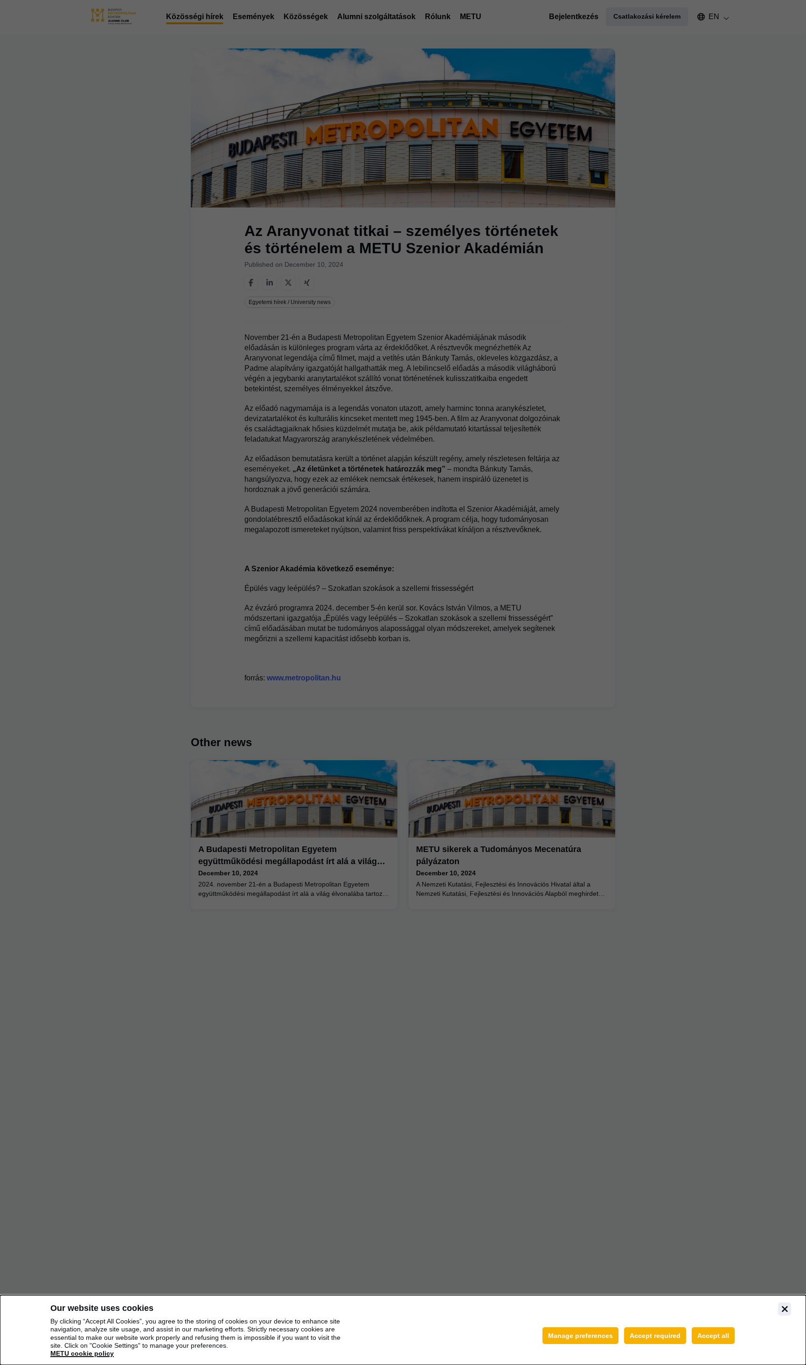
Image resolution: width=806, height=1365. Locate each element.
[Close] (784, 1309)
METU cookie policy (82, 1353)
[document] (403, 1330)
